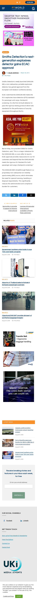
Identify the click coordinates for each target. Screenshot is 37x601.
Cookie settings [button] (8, 596)
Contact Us (6, 543)
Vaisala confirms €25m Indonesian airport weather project (24, 430)
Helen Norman (13, 73)
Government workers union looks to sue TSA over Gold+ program (24, 454)
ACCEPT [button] (18, 596)
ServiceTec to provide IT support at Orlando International (10, 208)
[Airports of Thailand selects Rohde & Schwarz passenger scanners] (18, 268)
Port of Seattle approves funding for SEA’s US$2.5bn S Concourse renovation (24, 442)
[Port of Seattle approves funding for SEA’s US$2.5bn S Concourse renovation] (7, 443)
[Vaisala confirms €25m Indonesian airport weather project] (7, 431)
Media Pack (6, 547)
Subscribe (30, 2)
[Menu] (3, 8)
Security (5, 52)
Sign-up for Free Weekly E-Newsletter (14, 535)
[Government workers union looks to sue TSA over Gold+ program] (18, 235)
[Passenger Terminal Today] (18, 8)
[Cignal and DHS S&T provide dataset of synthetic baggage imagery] (18, 301)
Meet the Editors (7, 539)
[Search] (33, 8)
